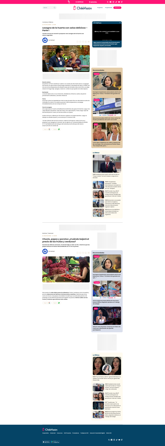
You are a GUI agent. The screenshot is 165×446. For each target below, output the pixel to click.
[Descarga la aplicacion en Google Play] (46, 442)
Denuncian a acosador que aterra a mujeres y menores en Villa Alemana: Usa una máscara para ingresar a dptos (113, 203)
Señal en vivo (117, 7)
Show (95, 124)
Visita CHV (109, 433)
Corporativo (45, 433)
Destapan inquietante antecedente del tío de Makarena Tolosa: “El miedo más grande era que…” (107, 93)
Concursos (60, 433)
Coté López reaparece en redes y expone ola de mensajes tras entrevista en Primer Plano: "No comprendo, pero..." (106, 144)
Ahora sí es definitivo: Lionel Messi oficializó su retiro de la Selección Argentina (112, 212)
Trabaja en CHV (84, 433)
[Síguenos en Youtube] (119, 2)
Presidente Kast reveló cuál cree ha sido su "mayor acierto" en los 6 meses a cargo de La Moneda (106, 176)
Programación (108, 7)
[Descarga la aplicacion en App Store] (55, 442)
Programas (100, 7)
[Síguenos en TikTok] (116, 2)
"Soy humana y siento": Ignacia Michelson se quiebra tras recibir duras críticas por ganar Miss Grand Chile (107, 378)
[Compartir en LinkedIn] (86, 42)
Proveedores (75, 433)
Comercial (52, 433)
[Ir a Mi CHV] (69, 2)
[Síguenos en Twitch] (122, 2)
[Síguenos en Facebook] (110, 2)
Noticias (44, 233)
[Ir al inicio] (82, 7)
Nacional (96, 74)
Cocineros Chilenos (47, 22)
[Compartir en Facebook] (77, 42)
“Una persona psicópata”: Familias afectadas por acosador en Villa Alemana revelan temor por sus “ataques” (113, 185)
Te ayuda (96, 100)
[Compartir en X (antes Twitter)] (83, 42)
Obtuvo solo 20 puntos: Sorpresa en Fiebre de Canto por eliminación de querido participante (106, 328)
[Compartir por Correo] (88, 42)
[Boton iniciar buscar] (54, 7)
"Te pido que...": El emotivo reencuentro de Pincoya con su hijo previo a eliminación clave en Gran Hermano (113, 406)
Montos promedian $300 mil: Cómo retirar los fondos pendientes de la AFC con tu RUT (106, 118)
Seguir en (46, 129)
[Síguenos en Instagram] (113, 2)
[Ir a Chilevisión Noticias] (79, 1)
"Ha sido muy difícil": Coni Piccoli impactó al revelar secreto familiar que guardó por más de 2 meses (113, 193)
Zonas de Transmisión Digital (97, 433)
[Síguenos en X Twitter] (107, 2)
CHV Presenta (67, 433)
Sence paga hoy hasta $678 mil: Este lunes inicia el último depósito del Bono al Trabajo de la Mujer (106, 302)
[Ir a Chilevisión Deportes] (93, 2)
